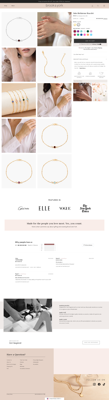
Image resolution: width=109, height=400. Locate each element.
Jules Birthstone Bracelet (22, 267)
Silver (78, 24)
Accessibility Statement (25, 368)
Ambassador (36, 362)
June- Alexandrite (91, 31)
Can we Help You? (79, 54)
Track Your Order (23, 360)
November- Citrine (88, 34)
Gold (74, 24)
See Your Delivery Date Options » (90, 49)
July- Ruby (74, 34)
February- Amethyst (78, 31)
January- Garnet (74, 31)
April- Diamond (84, 31)
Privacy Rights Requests (38, 360)
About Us (9, 362)
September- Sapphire (81, 34)
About (13, 5)
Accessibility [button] (35, 364)
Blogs (21, 364)
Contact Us (9, 360)
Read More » (83, 68)
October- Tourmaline (84, 34)
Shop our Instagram (91, 342)
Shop (5, 5)
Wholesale (22, 366)
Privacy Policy (9, 394)
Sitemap (22, 362)
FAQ (8, 368)
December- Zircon (91, 34)
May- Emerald (88, 31)
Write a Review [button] (88, 245)
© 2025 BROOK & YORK (40, 394)
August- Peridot (78, 34)
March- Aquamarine (81, 31)
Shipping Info (10, 366)
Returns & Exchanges (11, 364)
